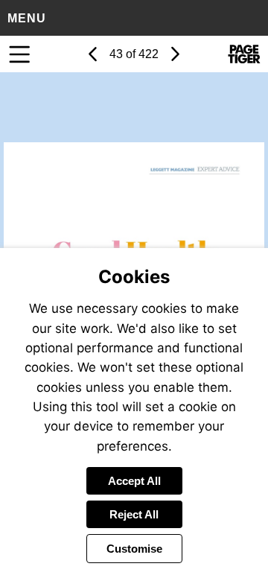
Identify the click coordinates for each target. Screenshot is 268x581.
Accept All (134, 480)
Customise (134, 548)
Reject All (134, 514)
